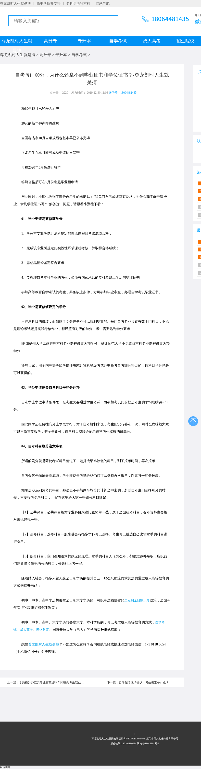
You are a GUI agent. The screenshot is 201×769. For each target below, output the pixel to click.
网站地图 (5, 767)
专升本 (84, 40)
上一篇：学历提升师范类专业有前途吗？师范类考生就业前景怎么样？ (49, 682)
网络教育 (42, 630)
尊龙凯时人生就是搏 (15, 3)
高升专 (50, 40)
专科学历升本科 (78, 3)
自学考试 (118, 40)
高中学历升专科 (49, 3)
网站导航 (103, 3)
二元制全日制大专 (137, 600)
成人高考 (152, 40)
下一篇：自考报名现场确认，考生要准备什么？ (138, 682)
